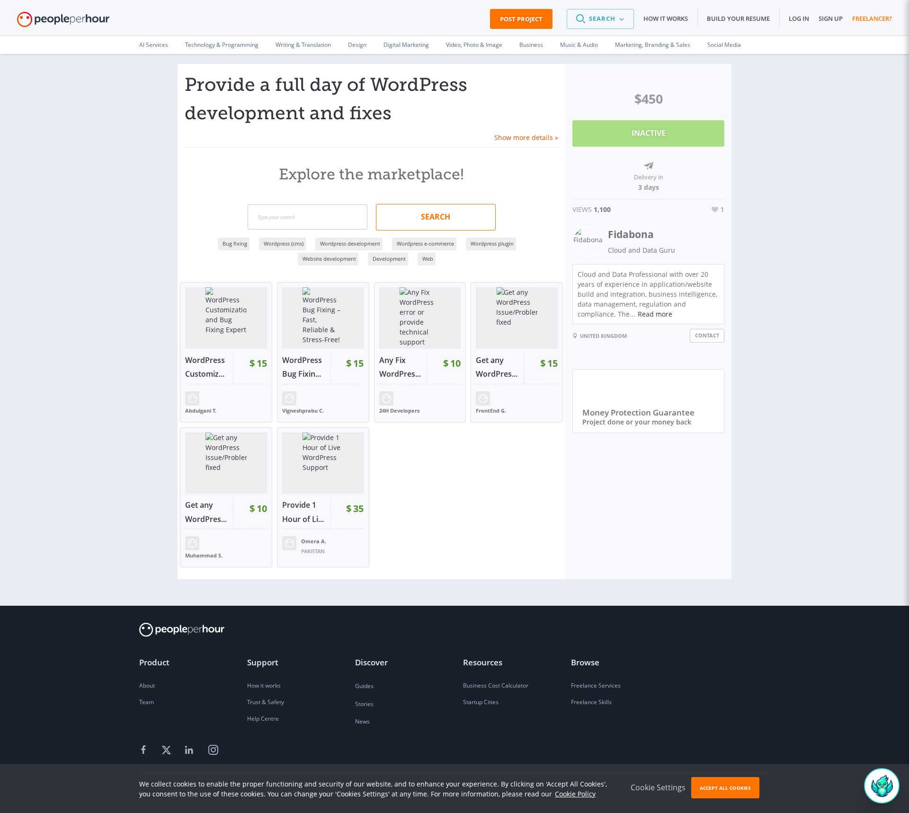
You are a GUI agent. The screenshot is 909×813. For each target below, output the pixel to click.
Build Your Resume (738, 18)
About (147, 685)
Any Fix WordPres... (400, 367)
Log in (799, 18)
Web (427, 258)
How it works (665, 18)
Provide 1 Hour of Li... (303, 512)
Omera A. (313, 541)
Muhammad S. (204, 555)
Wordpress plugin (492, 243)
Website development (329, 258)
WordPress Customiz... (205, 367)
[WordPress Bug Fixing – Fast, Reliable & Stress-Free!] (323, 318)
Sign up (831, 18)
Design (357, 45)
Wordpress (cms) (283, 243)
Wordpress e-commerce (425, 243)
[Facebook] (145, 750)
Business (531, 45)
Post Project (521, 19)
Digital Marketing (406, 45)
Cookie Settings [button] (658, 787)
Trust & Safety (265, 702)
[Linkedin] (190, 750)
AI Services (153, 45)
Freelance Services (596, 685)
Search (435, 217)
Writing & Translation (303, 45)
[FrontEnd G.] (483, 397)
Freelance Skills (591, 702)
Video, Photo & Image (474, 45)
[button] (600, 19)
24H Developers (399, 410)
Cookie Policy (575, 793)
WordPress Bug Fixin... (302, 367)
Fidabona (631, 234)
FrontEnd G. (491, 410)
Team (146, 702)
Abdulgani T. (200, 410)
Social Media (724, 45)
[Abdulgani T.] (192, 397)
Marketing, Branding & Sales (652, 45)
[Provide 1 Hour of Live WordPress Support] (323, 463)
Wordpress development (350, 243)
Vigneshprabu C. (303, 410)
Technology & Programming (221, 45)
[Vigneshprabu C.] (289, 397)
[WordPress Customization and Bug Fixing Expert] (226, 318)
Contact (707, 335)
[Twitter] (167, 750)
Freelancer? (872, 18)
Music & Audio (579, 45)
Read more (655, 313)
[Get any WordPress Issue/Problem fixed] (517, 318)
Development (389, 258)
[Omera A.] (289, 542)
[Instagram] (213, 750)
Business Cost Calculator (495, 685)
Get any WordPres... (496, 367)
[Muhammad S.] (192, 542)
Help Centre (263, 719)
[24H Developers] (386, 397)
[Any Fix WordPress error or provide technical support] (420, 318)
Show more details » (526, 137)
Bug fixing (235, 243)
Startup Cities (481, 702)
